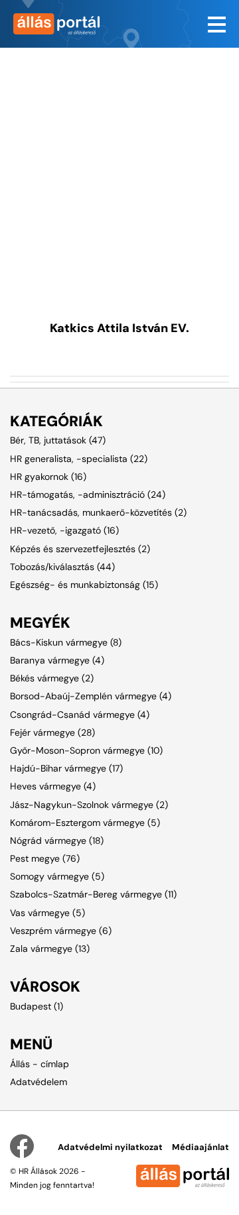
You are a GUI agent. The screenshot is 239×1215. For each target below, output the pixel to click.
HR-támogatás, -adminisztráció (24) (87, 494)
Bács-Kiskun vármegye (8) (65, 642)
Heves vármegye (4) (53, 786)
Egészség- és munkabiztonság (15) (84, 585)
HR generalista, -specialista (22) (78, 459)
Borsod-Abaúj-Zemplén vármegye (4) (90, 696)
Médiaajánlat (200, 1147)
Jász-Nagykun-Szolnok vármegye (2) (89, 805)
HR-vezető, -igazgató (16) (64, 530)
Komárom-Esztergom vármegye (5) (85, 823)
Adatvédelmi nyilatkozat (110, 1147)
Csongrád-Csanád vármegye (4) (79, 715)
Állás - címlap (39, 1064)
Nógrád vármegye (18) (57, 840)
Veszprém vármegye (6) (61, 931)
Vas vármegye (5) (47, 913)
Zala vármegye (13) (50, 949)
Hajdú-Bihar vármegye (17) (66, 768)
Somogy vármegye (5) (57, 876)
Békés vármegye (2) (52, 678)
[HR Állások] (60, 23)
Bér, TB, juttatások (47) (58, 440)
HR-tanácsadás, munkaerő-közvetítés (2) (98, 512)
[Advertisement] (119, 167)
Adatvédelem (38, 1082)
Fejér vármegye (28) (52, 732)
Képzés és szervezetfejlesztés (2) (80, 549)
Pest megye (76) (45, 858)
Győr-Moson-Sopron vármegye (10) (86, 750)
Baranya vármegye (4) (57, 660)
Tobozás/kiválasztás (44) (62, 567)
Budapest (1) (36, 1006)
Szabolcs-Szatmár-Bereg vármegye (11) (93, 894)
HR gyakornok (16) (48, 477)
